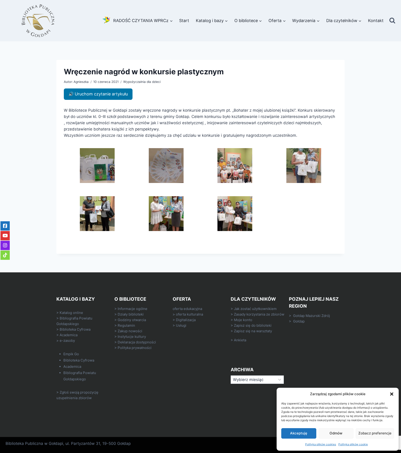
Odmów (336, 433)
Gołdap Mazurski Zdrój (311, 315)
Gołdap (299, 321)
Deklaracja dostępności (137, 342)
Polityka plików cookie (353, 444)
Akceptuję (298, 433)
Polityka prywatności (135, 347)
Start (184, 20)
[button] (391, 394)
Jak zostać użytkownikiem (255, 308)
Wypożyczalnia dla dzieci (142, 82)
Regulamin (126, 325)
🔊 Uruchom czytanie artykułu (98, 93)
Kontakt (376, 20)
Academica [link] (69, 335)
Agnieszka (81, 82)
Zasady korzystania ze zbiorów (259, 314)
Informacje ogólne (132, 308)
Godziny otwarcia (132, 320)
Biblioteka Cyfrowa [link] (75, 329)
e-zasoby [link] (67, 340)
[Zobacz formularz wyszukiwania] (392, 21)
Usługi (181, 325)
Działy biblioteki (131, 314)
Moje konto (243, 320)
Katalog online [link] (71, 312)
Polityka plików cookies (320, 444)
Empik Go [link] (71, 354)
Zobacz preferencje (374, 433)
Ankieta (240, 340)
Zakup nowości (130, 331)
